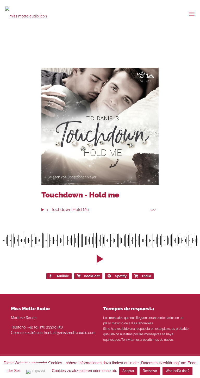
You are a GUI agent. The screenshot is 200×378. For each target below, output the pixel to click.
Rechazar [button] (150, 371)
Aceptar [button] (128, 371)
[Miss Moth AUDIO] (30, 13)
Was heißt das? (177, 371)
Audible (63, 276)
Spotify (121, 276)
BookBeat (92, 276)
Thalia (146, 276)
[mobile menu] (191, 13)
